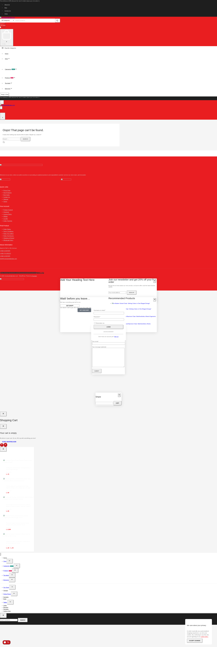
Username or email (102, 310)
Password (99, 316)
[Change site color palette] (7, 642)
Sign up (116, 336)
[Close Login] (3, 414)
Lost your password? (108, 331)
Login (109, 327)
